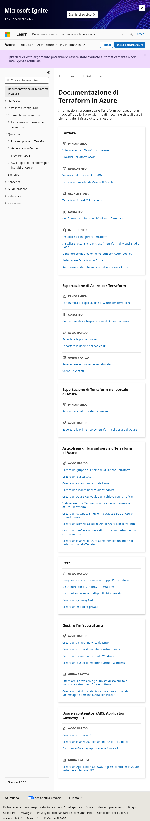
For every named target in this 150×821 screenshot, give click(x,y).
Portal (107, 45)
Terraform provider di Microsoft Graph (87, 182)
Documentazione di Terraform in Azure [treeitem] (28, 91)
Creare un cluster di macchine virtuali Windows (93, 663)
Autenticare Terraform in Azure (82, 260)
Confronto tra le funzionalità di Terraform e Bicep (94, 218)
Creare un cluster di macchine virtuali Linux (91, 649)
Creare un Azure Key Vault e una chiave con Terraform (98, 496)
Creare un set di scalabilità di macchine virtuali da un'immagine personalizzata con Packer (95, 693)
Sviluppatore (94, 76)
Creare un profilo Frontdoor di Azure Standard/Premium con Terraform (99, 532)
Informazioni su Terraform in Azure (85, 150)
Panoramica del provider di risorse (85, 411)
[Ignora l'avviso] (142, 8)
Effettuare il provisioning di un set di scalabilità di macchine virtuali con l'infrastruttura (95, 682)
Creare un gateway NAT (77, 600)
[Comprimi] (48, 73)
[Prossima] (122, 34)
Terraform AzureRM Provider (81, 200)
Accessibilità (11, 818)
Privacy (24, 813)
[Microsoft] (7, 34)
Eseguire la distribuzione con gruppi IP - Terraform (95, 580)
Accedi (141, 34)
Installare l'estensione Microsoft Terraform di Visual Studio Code (100, 245)
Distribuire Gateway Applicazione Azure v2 (90, 748)
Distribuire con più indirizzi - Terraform (88, 587)
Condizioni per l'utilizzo (112, 813)
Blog (131, 807)
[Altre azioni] (141, 76)
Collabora (9, 813)
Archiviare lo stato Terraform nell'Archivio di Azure (95, 267)
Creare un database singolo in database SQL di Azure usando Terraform (97, 515)
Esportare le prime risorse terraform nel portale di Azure (99, 429)
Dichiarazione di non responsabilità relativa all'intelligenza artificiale (48, 807)
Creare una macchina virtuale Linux (85, 483)
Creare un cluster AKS (76, 476)
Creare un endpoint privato (80, 607)
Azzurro (76, 76)
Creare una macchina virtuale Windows (88, 490)
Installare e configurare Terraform (84, 237)
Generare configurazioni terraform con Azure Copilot (97, 253)
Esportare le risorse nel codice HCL (85, 346)
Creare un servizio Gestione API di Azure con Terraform (98, 524)
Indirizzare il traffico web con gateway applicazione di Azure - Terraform (97, 505)
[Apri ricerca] (131, 34)
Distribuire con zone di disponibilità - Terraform (93, 593)
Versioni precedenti (110, 807)
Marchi (31, 818)
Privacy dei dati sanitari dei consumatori (63, 813)
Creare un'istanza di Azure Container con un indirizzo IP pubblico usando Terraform (99, 542)
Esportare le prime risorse (79, 339)
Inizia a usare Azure (130, 45)
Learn (63, 76)
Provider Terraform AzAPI (79, 157)
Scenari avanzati (73, 371)
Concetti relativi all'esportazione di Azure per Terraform (98, 321)
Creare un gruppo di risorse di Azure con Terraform (96, 470)
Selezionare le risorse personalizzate (86, 364)
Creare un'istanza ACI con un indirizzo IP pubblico (95, 742)
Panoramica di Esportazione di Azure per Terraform (96, 303)
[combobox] (27, 80)
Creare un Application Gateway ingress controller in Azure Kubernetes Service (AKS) (100, 768)
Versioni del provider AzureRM (82, 175)
